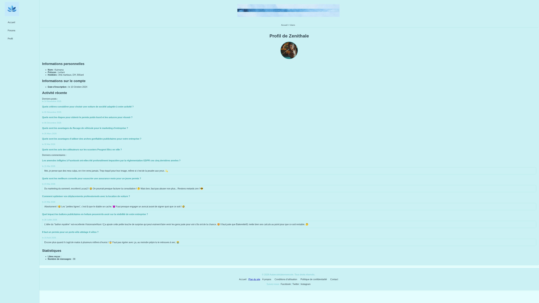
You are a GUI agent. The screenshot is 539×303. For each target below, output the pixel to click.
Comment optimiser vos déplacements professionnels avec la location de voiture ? (86, 196)
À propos (266, 279)
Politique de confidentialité (314, 279)
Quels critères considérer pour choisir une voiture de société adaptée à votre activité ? (88, 106)
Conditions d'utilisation (286, 279)
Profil (10, 38)
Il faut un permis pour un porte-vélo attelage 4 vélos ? (70, 232)
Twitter (295, 284)
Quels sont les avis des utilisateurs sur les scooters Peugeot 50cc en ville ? (82, 149)
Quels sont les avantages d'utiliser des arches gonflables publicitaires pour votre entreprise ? (91, 139)
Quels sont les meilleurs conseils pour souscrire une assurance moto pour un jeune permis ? (91, 178)
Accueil (284, 25)
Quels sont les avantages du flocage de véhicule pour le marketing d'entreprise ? (85, 128)
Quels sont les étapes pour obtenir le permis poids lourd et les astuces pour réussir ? (87, 117)
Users (292, 25)
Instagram (305, 284)
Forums (11, 30)
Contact (334, 279)
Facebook (286, 284)
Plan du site (254, 279)
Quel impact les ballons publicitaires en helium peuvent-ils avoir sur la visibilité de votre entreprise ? (95, 214)
